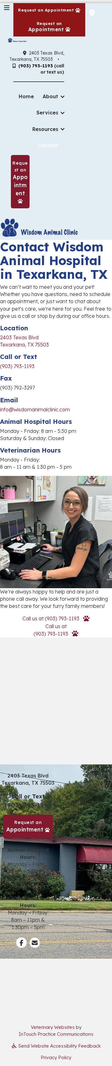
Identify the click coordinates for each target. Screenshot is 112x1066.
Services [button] (47, 112)
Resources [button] (45, 129)
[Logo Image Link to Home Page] (17, 40)
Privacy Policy (56, 1057)
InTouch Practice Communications (56, 1034)
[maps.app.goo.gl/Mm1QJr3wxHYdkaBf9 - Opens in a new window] (92, 12)
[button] (56, 618)
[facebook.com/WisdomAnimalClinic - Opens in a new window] (21, 943)
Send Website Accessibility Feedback (59, 1046)
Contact (48, 145)
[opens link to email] (35, 943)
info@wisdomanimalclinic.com (35, 409)
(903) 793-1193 (35, 66)
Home (26, 96)
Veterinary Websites (53, 1027)
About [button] (50, 96)
